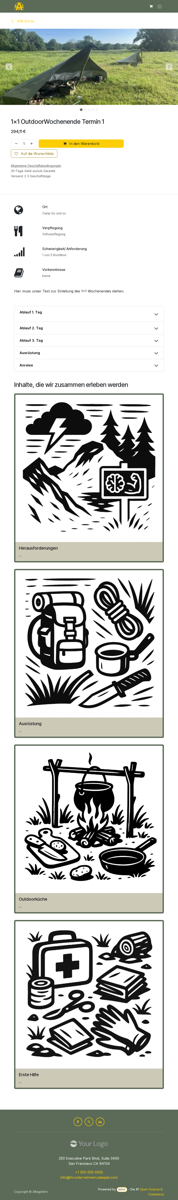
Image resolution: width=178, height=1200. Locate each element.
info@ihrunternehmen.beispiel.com (89, 1177)
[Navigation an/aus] (159, 6)
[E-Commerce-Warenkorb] (151, 6)
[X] (89, 1121)
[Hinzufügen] (32, 144)
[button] (9, 66)
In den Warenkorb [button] (83, 143)
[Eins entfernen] (15, 144)
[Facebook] (78, 1121)
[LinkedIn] (100, 1121)
